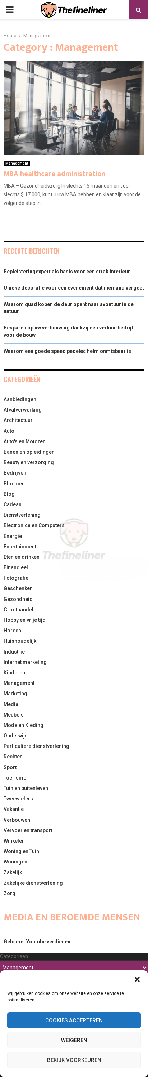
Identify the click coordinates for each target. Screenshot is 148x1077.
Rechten (13, 756)
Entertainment (20, 546)
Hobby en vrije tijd (25, 620)
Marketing (15, 693)
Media (11, 704)
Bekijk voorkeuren (74, 1060)
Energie (13, 536)
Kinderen (14, 673)
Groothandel (18, 609)
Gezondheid (18, 599)
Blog (9, 494)
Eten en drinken (22, 557)
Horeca (12, 630)
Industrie (14, 652)
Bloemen (14, 483)
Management (16, 163)
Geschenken (18, 588)
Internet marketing (25, 662)
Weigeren (74, 1040)
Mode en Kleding (23, 725)
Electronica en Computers (34, 525)
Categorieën (14, 956)
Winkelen (14, 841)
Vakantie (14, 809)
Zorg (9, 893)
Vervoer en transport (28, 830)
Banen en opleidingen (29, 452)
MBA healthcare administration (54, 174)
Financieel (16, 567)
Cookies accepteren (74, 1020)
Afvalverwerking (23, 410)
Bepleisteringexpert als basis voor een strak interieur (67, 271)
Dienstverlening (22, 515)
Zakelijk (13, 872)
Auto (9, 431)
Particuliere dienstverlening (36, 746)
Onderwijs (16, 736)
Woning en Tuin (21, 851)
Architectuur (18, 420)
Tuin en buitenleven (26, 788)
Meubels (14, 715)
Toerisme (15, 778)
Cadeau (13, 504)
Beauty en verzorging (29, 462)
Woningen (15, 862)
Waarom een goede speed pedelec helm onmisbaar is (67, 351)
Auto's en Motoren (25, 441)
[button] (137, 979)
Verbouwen (17, 820)
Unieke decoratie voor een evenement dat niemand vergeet (74, 288)
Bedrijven (15, 473)
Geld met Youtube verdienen (37, 941)
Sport (10, 767)
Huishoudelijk (20, 641)
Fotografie (16, 578)
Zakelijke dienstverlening (33, 883)
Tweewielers (18, 799)
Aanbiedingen (20, 399)
